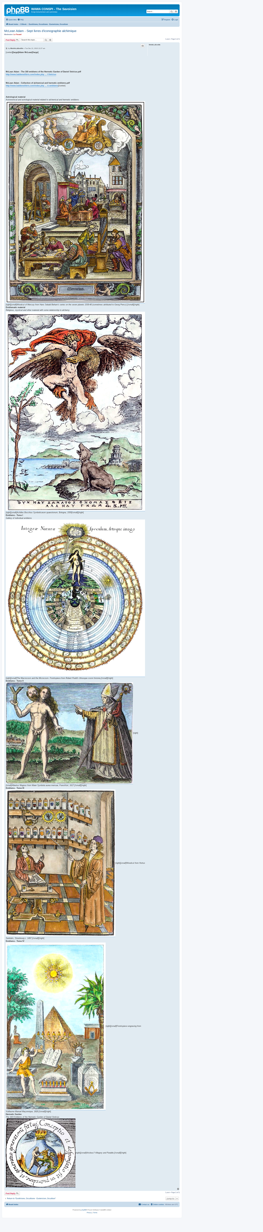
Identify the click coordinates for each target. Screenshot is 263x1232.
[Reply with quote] (143, 46)
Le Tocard (17, 34)
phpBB (83, 1210)
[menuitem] (21, 19)
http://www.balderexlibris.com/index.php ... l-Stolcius (31, 74)
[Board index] (18, 10)
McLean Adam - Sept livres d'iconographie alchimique (40, 31)
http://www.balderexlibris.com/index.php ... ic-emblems (32, 86)
